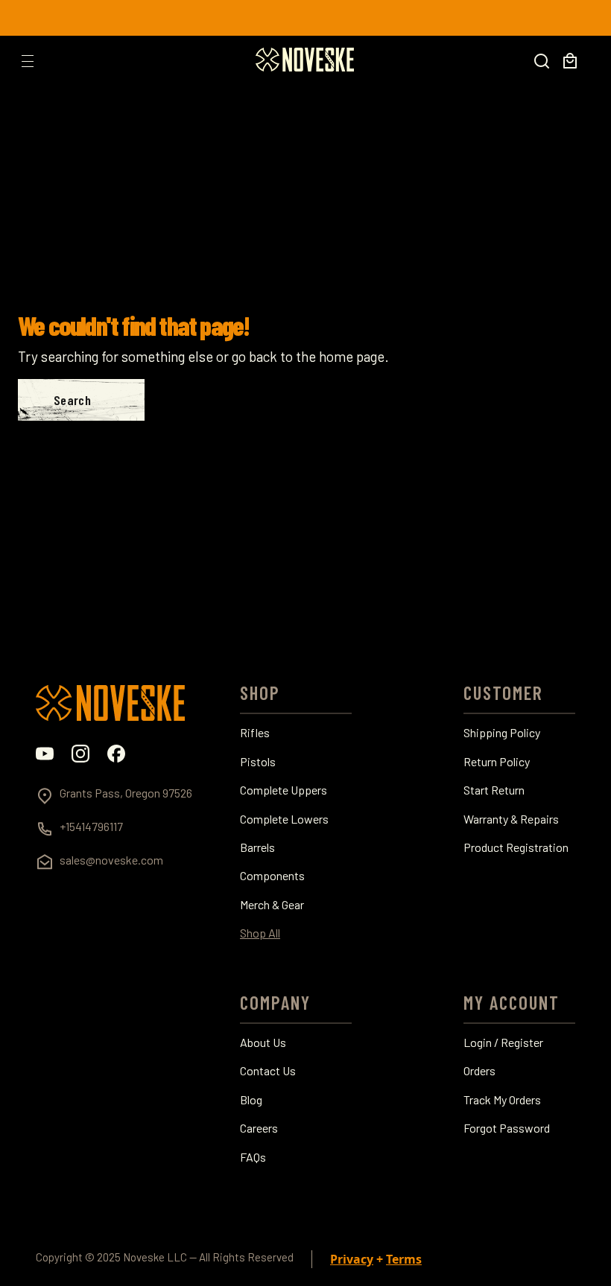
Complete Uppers (283, 790)
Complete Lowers (284, 819)
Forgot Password (506, 1128)
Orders (479, 1070)
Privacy (351, 1259)
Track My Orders (502, 1100)
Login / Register (503, 1042)
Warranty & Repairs (511, 819)
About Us (263, 1042)
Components (272, 875)
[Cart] (570, 61)
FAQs (253, 1157)
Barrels (257, 847)
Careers (259, 1128)
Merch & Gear (272, 904)
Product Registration (516, 847)
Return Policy (496, 761)
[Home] (305, 59)
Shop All (260, 933)
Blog (251, 1100)
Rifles (255, 732)
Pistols (258, 761)
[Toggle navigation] (27, 61)
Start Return (494, 790)
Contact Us (268, 1070)
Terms (404, 1259)
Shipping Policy (501, 732)
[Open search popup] (541, 61)
